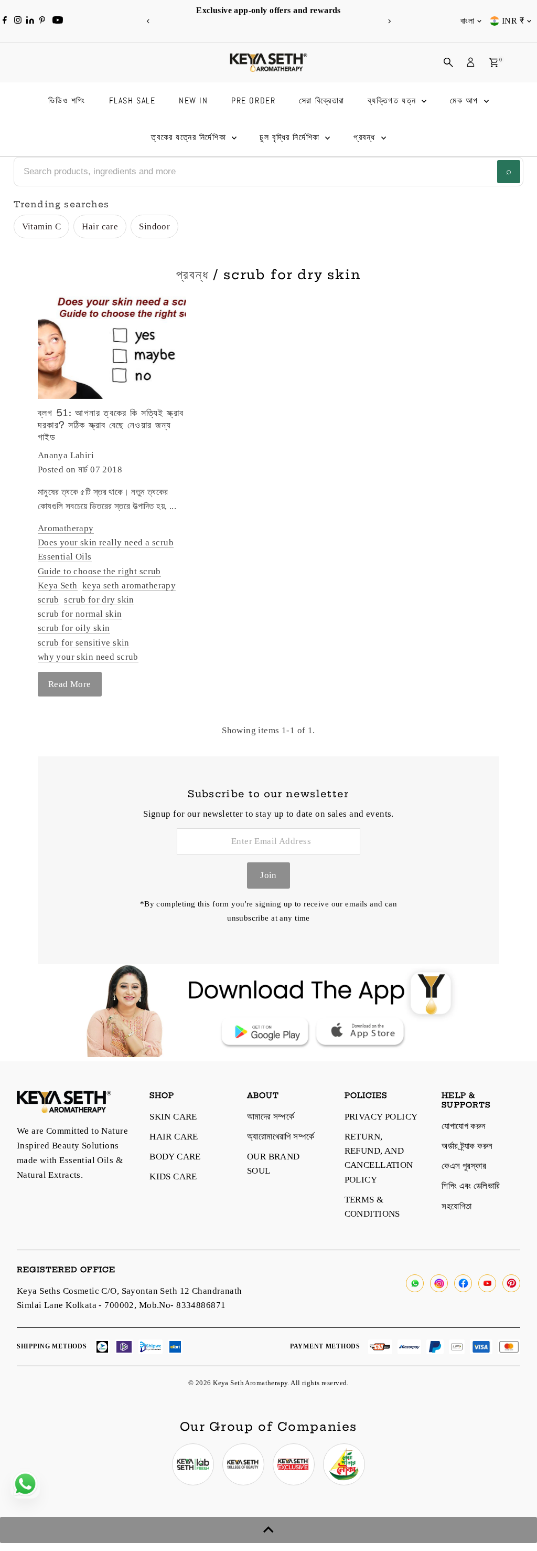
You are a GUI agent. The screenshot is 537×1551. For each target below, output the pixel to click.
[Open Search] (448, 62)
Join (268, 875)
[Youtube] (58, 21)
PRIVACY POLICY (381, 1117)
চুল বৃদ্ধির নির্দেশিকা (291, 137)
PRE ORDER (253, 100)
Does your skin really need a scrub (106, 542)
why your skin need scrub (88, 657)
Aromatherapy (66, 528)
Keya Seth (58, 585)
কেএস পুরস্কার (464, 1166)
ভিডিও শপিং (66, 100)
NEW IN (193, 100)
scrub (48, 600)
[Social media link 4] (344, 1464)
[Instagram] (18, 21)
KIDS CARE (173, 1176)
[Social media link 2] (243, 1464)
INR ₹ (513, 20)
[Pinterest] (42, 21)
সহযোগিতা (456, 1206)
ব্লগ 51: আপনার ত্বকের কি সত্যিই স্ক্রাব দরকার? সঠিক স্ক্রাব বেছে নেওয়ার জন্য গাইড (111, 425)
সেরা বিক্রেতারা (322, 100)
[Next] (389, 21)
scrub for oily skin (74, 628)
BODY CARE (175, 1157)
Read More (69, 684)
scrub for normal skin (80, 614)
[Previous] (148, 21)
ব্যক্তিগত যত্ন (393, 100)
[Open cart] (493, 62)
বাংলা (467, 20)
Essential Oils (65, 557)
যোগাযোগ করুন (464, 1126)
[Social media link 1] (193, 1464)
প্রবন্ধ (366, 137)
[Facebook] (4, 21)
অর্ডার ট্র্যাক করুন (467, 1146)
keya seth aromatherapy (129, 585)
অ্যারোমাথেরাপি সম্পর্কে (281, 1137)
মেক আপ (465, 100)
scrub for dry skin (99, 600)
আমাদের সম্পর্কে (270, 1117)
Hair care (100, 226)
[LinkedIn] (31, 20)
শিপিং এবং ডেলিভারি (471, 1186)
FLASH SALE (132, 100)
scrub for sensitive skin (84, 643)
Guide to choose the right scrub (99, 571)
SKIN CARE (173, 1117)
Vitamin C (41, 226)
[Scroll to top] (268, 1530)
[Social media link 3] (294, 1464)
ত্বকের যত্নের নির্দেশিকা (190, 137)
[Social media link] (415, 1283)
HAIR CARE (173, 1137)
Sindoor (154, 226)
